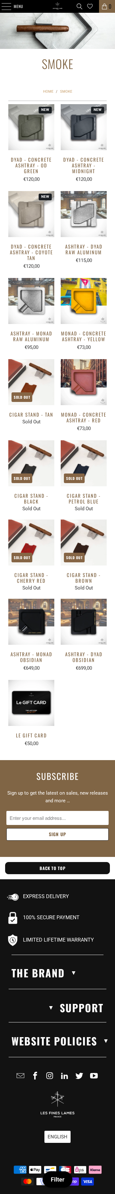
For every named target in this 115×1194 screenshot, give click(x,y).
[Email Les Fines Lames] (21, 1078)
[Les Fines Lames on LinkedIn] (65, 1078)
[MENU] (3, 6)
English (57, 1137)
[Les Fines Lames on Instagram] (51, 1078)
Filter (58, 1179)
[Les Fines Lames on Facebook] (36, 1078)
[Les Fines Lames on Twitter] (80, 1078)
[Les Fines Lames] (57, 6)
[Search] (79, 6)
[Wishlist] (90, 6)
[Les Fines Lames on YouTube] (95, 1078)
